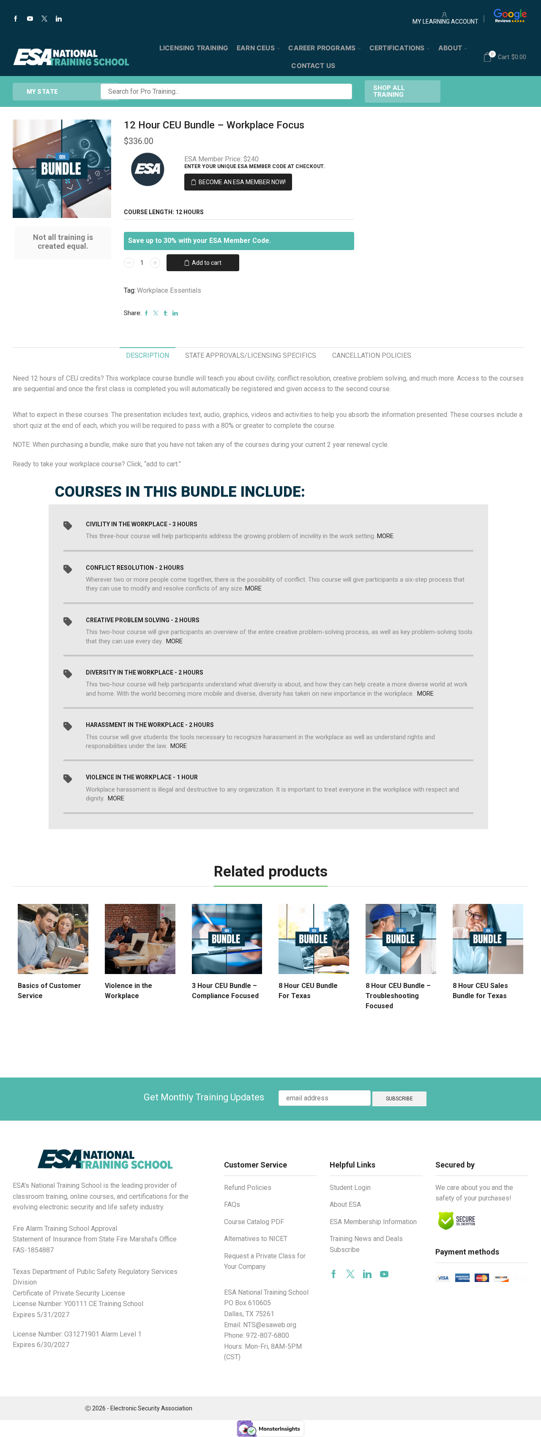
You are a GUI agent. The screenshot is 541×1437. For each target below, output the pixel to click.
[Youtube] (30, 19)
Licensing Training (193, 48)
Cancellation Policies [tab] (371, 355)
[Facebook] (16, 19)
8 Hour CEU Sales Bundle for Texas (480, 991)
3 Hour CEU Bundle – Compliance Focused (225, 991)
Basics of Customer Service (49, 991)
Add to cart (206, 262)
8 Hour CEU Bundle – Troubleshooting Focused (398, 996)
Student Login (350, 1188)
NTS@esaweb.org (269, 1325)
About (450, 48)
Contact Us (313, 66)
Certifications (397, 48)
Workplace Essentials (169, 290)
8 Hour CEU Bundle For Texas (308, 991)
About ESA (345, 1204)
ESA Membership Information (373, 1222)
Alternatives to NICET (255, 1239)
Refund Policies (247, 1188)
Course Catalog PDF (254, 1222)
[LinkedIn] (59, 19)
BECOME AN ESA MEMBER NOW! (242, 182)
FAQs (232, 1204)
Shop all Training (389, 91)
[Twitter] (44, 19)
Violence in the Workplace (128, 991)
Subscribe (345, 1250)
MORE (385, 536)
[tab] (147, 356)
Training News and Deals (366, 1239)
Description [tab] (147, 355)
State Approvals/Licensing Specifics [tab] (250, 355)
